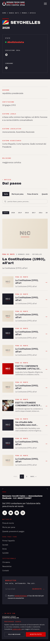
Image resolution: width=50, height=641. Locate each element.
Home (4, 13)
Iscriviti (5, 545)
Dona (4, 549)
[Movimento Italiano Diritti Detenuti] (10, 618)
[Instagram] (22, 513)
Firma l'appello (8, 541)
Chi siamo (6, 562)
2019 (20, 212)
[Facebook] (16, 513)
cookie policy (16, 629)
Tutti (5, 212)
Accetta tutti (36, 634)
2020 (13, 212)
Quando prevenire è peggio (13, 531)
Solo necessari (14, 634)
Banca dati (14, 13)
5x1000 (5, 553)
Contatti (5, 570)
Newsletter (7, 566)
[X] (4, 513)
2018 (27, 212)
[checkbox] (6, 595)
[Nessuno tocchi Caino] (13, 3)
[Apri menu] (45, 3)
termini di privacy (21, 596)
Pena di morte (32, 194)
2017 (34, 212)
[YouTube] (10, 513)
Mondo (24, 13)
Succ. (33, 476)
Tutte (6, 194)
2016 (40, 212)
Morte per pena (17, 194)
